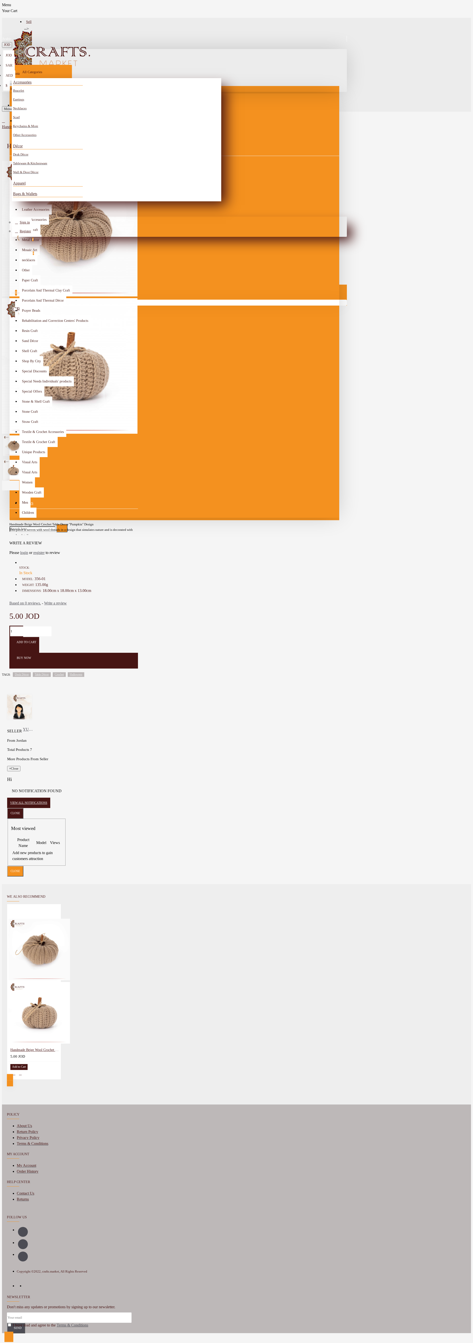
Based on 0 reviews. (25, 603)
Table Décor (42, 674)
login (24, 553)
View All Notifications (28, 803)
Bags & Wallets (25, 194)
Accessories (22, 82)
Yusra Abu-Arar (28, 729)
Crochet (59, 674)
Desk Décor (22, 674)
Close (15, 813)
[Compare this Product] (20, 1073)
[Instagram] (23, 1244)
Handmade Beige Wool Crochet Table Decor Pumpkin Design (35, 1050)
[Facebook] (23, 1232)
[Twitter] (23, 1256)
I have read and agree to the (50, 1325)
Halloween (76, 674)
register (39, 553)
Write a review (55, 603)
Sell (29, 22)
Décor (18, 146)
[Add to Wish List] (14, 1073)
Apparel (19, 183)
